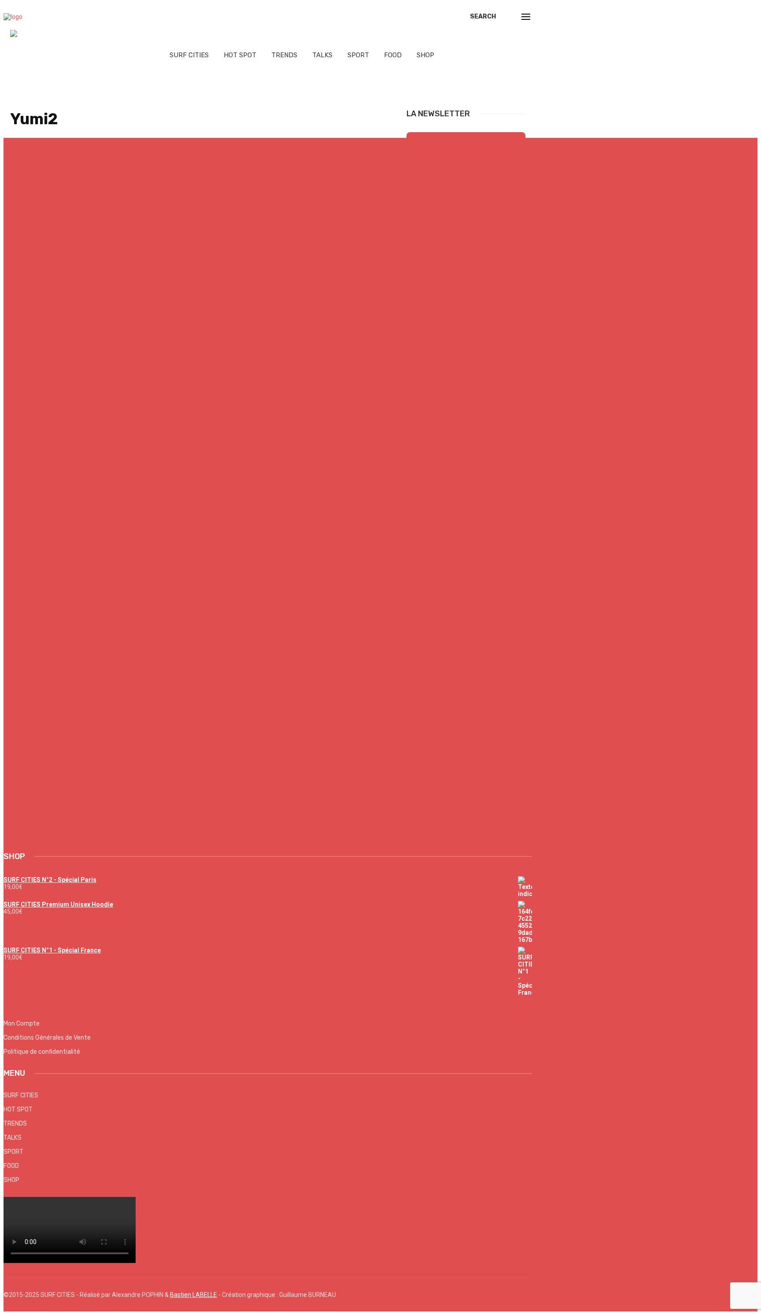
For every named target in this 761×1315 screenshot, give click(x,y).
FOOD (393, 55)
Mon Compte (22, 1023)
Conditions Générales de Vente (47, 1037)
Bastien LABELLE (193, 1294)
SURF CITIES (189, 55)
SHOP (425, 55)
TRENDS (284, 55)
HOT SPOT (240, 55)
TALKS (322, 55)
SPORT (358, 55)
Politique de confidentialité (42, 1052)
